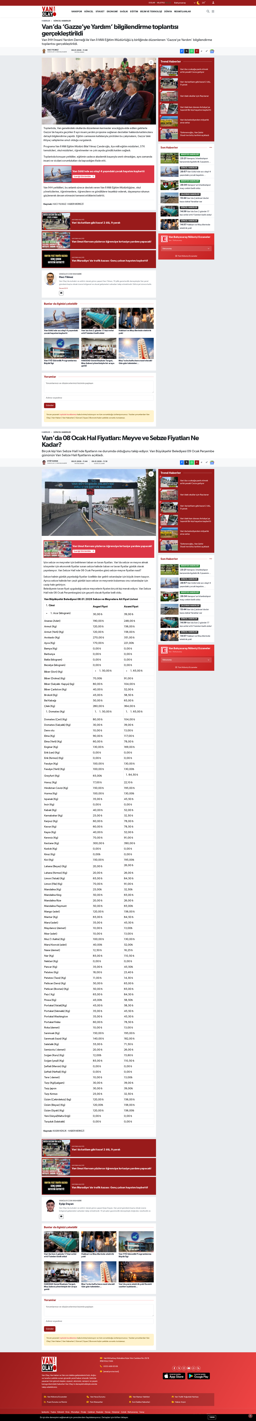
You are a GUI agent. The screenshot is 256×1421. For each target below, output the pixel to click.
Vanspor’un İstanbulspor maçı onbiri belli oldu (195, 187)
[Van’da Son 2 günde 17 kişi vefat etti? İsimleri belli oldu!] (98, 318)
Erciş (67, 1412)
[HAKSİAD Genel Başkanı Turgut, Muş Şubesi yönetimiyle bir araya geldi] (98, 348)
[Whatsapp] (193, 1368)
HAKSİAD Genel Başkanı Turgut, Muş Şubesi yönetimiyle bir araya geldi (97, 363)
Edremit (60, 1412)
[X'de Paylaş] (186, 51)
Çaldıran (91, 1412)
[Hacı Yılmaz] (50, 279)
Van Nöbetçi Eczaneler (57, 1397)
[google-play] (198, 1376)
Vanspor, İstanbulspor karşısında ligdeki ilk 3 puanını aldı (194, 160)
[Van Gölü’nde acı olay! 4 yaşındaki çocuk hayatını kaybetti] (61, 318)
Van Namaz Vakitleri (141, 1397)
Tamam (212, 1417)
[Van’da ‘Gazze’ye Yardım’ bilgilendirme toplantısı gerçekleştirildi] (99, 91)
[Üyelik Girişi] (212, 3)
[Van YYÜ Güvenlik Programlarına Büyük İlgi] (61, 348)
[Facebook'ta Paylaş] (182, 51)
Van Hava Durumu (97, 1397)
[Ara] (208, 11)
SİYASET (100, 11)
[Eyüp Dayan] (50, 1205)
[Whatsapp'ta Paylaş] (191, 51)
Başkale (99, 1412)
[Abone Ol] (212, 51)
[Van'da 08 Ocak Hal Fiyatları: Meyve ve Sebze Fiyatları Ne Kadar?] (99, 502)
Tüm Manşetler (96, 1402)
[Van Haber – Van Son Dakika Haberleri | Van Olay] (49, 11)
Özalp (83, 1412)
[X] (179, 1368)
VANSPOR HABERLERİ (190, 154)
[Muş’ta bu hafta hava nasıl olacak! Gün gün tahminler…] (136, 348)
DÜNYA (168, 11)
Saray (141, 1412)
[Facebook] (174, 1368)
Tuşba (53, 1412)
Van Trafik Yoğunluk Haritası (187, 1397)
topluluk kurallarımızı (68, 414)
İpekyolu (45, 1412)
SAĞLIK (124, 11)
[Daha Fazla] (197, 51)
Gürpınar (115, 1412)
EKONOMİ (112, 11)
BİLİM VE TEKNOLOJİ (151, 11)
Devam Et (62, 288)
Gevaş (107, 1412)
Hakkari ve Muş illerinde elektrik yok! (195, 226)
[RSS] (198, 1368)
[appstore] (174, 1376)
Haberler (46, 21)
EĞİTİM (134, 11)
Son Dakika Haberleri (141, 1402)
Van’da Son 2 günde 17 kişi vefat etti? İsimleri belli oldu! (195, 213)
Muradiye (75, 1412)
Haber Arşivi (180, 1402)
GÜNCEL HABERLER (62, 21)
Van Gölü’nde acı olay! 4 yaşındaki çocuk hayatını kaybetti (195, 173)
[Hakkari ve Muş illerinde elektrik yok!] (136, 318)
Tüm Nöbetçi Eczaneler (187, 256)
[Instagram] (184, 1368)
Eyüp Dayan (66, 1204)
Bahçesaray (133, 1412)
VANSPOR (76, 11)
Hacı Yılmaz (66, 277)
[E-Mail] (61, 293)
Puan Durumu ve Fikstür (57, 1402)
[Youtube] (189, 1368)
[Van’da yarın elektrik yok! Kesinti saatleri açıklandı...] (136, 1272)
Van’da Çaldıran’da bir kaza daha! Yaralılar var (194, 200)
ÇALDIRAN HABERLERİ (190, 194)
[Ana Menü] (213, 11)
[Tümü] (210, 147)
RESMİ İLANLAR (182, 11)
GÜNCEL (88, 11)
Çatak (123, 1412)
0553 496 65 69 (110, 1366)
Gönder (50, 405)
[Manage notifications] (250, 1416)
